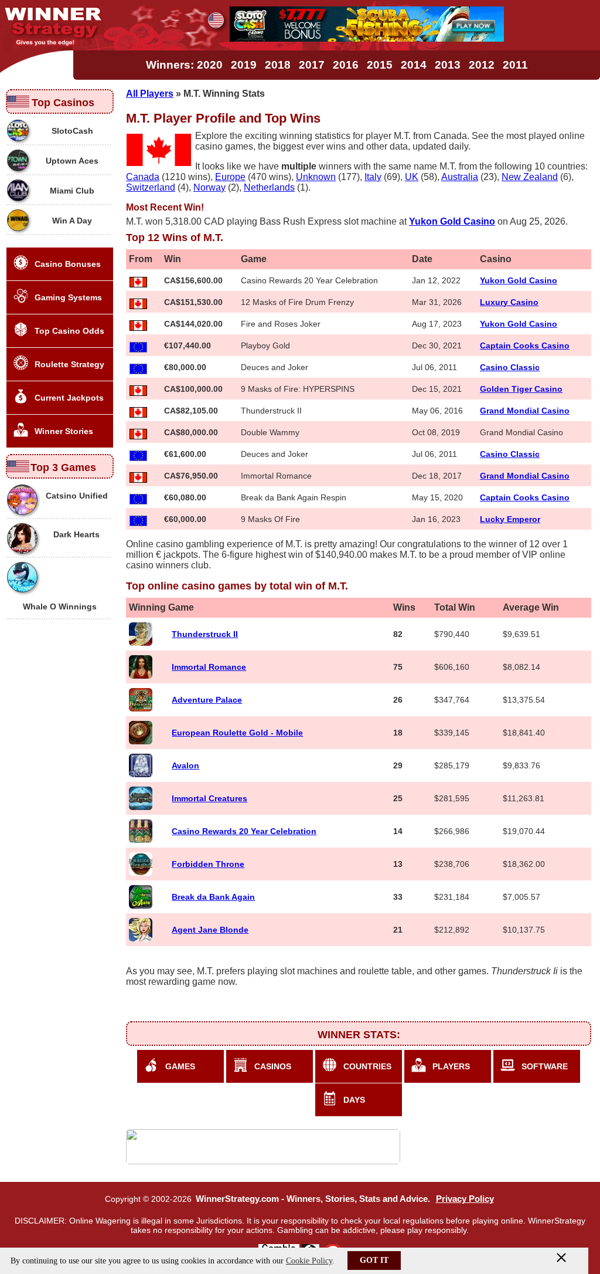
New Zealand (530, 177)
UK (411, 177)
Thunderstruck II (205, 634)
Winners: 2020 (184, 65)
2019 (244, 65)
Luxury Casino (509, 302)
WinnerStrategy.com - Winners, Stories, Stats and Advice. (313, 1199)
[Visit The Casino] (367, 38)
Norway (209, 187)
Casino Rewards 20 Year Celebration (244, 831)
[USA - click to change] (216, 20)
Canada (142, 177)
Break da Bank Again (213, 897)
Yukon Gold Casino (518, 280)
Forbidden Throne (208, 864)
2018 (278, 65)
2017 (312, 65)
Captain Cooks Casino (525, 345)
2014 (414, 65)
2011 (515, 65)
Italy (372, 177)
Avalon (185, 765)
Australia (459, 177)
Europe (230, 177)
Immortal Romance (209, 667)
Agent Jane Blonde (210, 929)
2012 (482, 65)
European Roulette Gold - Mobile (237, 732)
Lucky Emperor (510, 519)
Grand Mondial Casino (525, 410)
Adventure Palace (207, 699)
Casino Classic (510, 367)
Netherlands (269, 187)
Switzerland (150, 187)
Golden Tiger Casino (521, 389)
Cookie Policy (309, 1260)
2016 (346, 65)
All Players (149, 94)
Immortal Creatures (209, 798)
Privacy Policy (465, 1199)
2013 (448, 65)
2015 (380, 65)
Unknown (316, 177)
